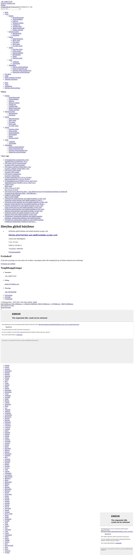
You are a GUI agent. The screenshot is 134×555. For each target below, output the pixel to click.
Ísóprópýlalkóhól (18, 53)
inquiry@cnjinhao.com (12, 284)
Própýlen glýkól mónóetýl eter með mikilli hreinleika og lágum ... (25, 204)
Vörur (6, 14)
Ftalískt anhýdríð (18, 30)
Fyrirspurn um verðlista (8, 264)
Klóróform (16, 35)
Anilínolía (16, 62)
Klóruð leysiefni (14, 32)
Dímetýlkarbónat (18, 39)
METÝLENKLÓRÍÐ (11, 197)
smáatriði (17, 252)
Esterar (11, 37)
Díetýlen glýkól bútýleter (20, 67)
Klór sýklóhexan (17, 304)
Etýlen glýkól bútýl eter (20, 69)
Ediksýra (15, 21)
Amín (10, 60)
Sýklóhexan (16, 24)
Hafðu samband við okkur (13, 77)
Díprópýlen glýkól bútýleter (21, 72)
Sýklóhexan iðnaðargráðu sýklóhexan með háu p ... (20, 221)
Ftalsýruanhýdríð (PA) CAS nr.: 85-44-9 (17, 179)
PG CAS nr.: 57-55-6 (11, 190)
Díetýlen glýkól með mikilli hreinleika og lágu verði (21, 214)
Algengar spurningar (11, 79)
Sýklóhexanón (17, 26)
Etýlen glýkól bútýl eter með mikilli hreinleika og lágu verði (23, 207)
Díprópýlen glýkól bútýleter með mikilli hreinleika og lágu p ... (24, 200)
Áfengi (11, 47)
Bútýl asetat (16, 44)
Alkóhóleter (12, 65)
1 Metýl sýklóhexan (67, 304)
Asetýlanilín (16, 63)
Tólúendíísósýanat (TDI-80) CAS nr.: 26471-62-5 (20, 183)
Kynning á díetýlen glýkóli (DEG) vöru (17, 168)
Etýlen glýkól (17, 51)
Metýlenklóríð (17, 33)
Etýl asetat (16, 42)
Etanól (15, 56)
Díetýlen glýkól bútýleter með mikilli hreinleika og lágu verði (23, 211)
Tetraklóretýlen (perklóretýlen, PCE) (16, 161)
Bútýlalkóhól (17, 54)
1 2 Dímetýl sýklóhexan (30, 304)
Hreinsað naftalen (18, 23)
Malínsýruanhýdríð (18, 28)
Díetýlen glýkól (17, 58)
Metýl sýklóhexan (43, 304)
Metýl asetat (16, 40)
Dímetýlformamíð (18, 17)
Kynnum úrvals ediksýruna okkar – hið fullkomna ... (21, 193)
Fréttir (6, 76)
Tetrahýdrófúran (18, 19)
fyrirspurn (12, 252)
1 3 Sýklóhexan (55, 304)
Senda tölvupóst (6, 307)
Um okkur (8, 74)
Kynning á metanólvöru (12, 176)
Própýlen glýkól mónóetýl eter (22, 70)
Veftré (35, 302)
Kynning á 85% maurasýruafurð (15, 165)
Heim (6, 12)
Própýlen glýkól (17, 49)
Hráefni (11, 16)
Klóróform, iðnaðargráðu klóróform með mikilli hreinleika (23, 218)
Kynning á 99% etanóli (12, 172)
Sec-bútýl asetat (17, 46)
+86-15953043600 (10, 292)
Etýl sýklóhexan (6, 304)
